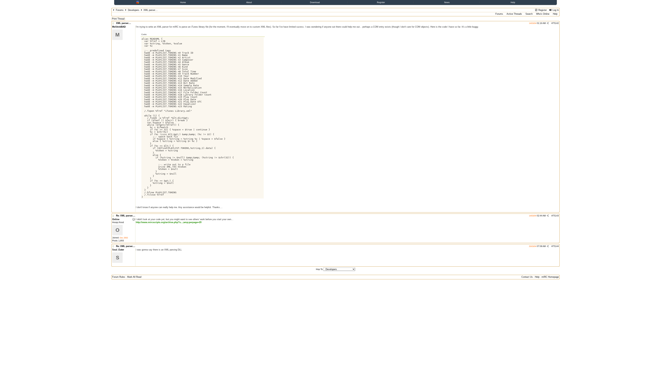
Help (513, 2)
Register (381, 2)
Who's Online (542, 14)
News (447, 2)
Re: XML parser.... (125, 215)
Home (183, 2)
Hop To (319, 269)
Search (529, 14)
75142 (556, 23)
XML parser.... (123, 23)
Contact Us (527, 277)
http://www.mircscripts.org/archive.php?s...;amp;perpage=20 (168, 222)
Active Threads (514, 14)
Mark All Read (134, 277)
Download (315, 2)
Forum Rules (118, 277)
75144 (556, 246)
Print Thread (118, 18)
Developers (133, 10)
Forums (120, 10)
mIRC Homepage (550, 277)
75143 (556, 216)
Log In (555, 10)
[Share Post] (548, 23)
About (249, 2)
